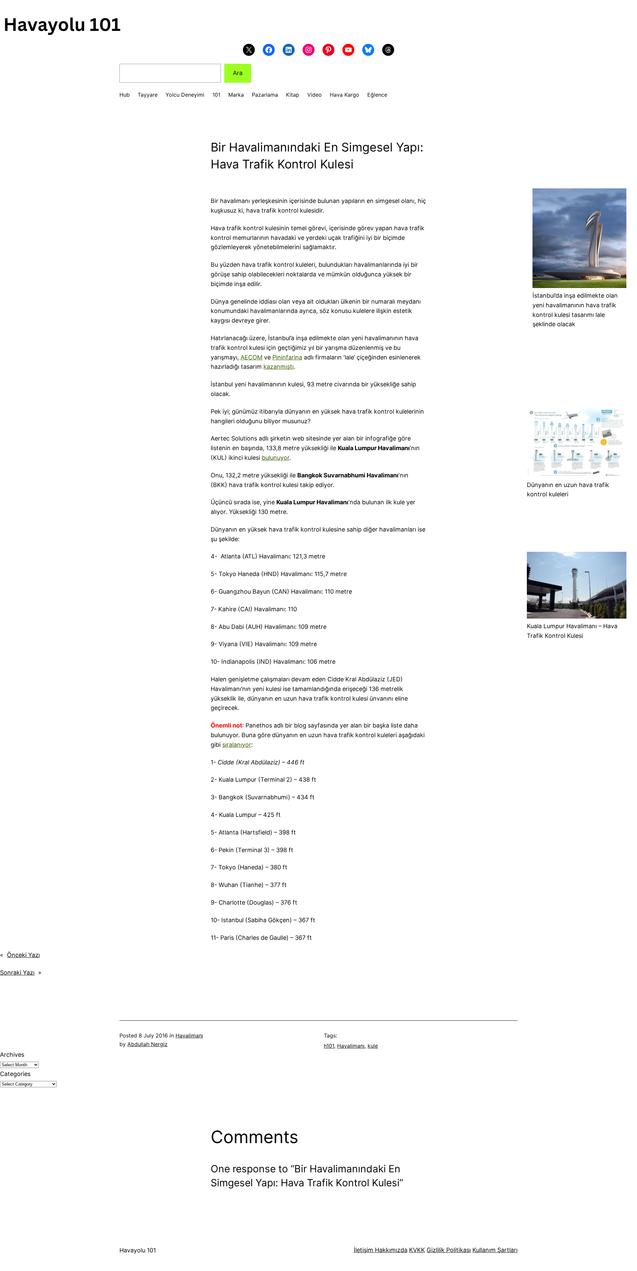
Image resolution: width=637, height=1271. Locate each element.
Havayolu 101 (137, 1250)
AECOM (251, 357)
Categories (15, 1073)
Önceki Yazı (23, 954)
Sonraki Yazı (17, 972)
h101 (329, 1045)
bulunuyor (275, 457)
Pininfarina (287, 357)
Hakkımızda (390, 1249)
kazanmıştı (278, 366)
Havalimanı (189, 1035)
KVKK (417, 1249)
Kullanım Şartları (495, 1249)
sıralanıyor (236, 744)
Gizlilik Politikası (449, 1249)
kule (373, 1045)
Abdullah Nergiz (147, 1044)
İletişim (363, 1249)
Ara (238, 72)
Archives (12, 1054)
